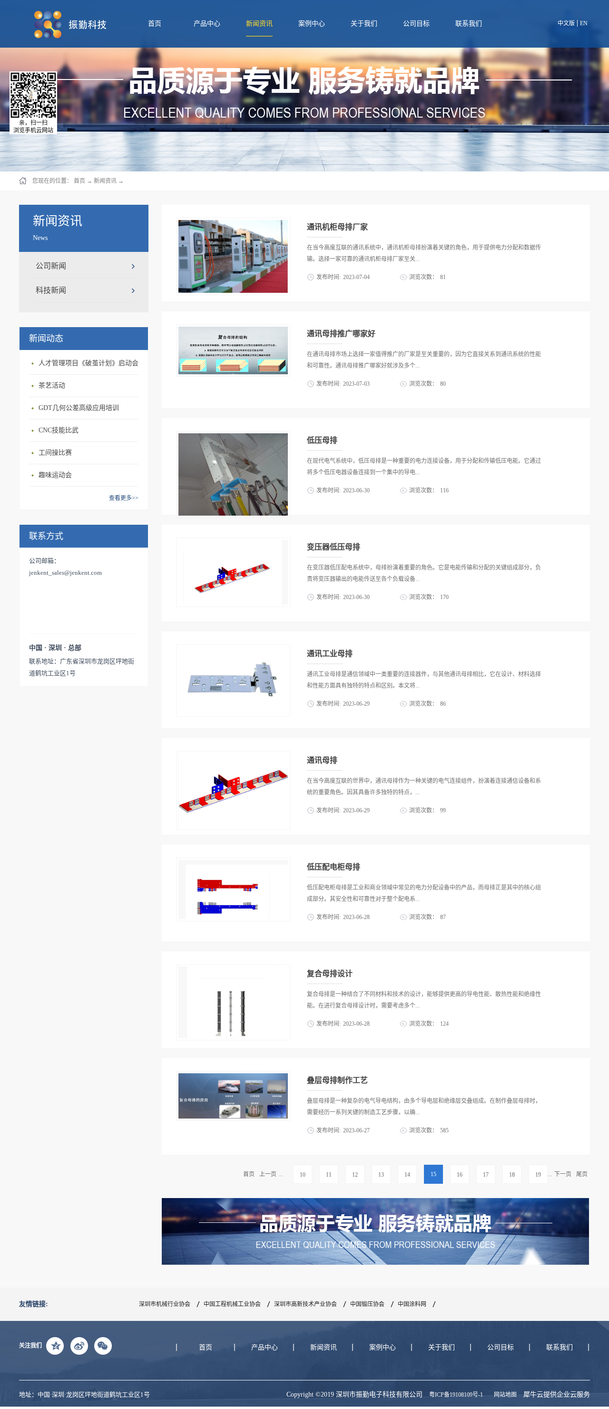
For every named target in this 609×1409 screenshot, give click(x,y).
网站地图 (504, 1394)
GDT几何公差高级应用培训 (79, 407)
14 (407, 1174)
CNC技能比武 (59, 430)
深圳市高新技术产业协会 (305, 1304)
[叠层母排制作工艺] (233, 1076)
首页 (154, 23)
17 (486, 1174)
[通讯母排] (233, 756)
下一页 (562, 1174)
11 (329, 1174)
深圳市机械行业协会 (164, 1304)
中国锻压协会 (367, 1304)
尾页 (582, 1174)
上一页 (267, 1174)
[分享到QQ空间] (55, 1346)
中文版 (566, 23)
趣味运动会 (55, 475)
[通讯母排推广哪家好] (233, 330)
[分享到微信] (102, 1346)
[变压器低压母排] (233, 543)
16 (459, 1174)
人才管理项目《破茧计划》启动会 (88, 363)
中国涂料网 (412, 1304)
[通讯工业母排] (233, 650)
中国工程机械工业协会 (232, 1304)
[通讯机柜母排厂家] (233, 223)
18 (512, 1174)
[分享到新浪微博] (79, 1346)
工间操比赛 (55, 452)
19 (538, 1174)
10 (302, 1174)
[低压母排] (233, 436)
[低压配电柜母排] (233, 863)
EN (584, 23)
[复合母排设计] (233, 970)
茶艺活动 (52, 385)
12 (355, 1174)
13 (381, 1174)
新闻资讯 (105, 181)
